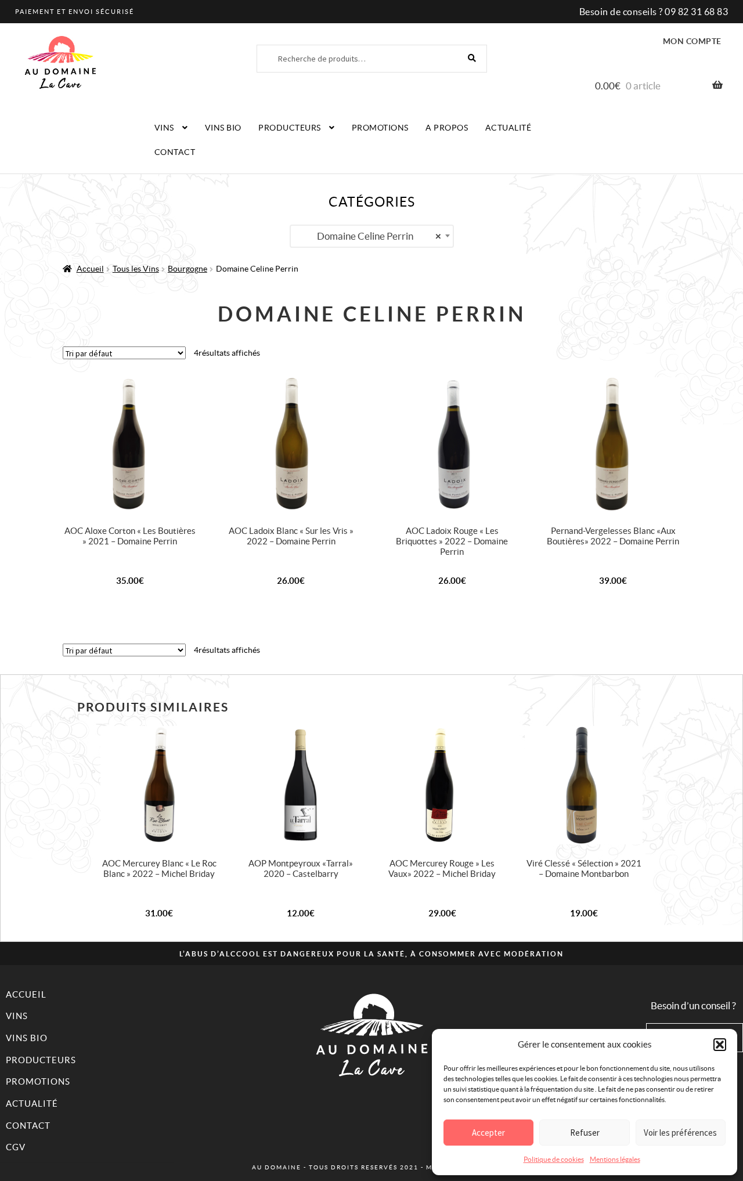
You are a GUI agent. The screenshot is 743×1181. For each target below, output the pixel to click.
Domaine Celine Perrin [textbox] (379, 235)
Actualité (508, 127)
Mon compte (692, 41)
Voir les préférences (680, 1132)
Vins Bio (223, 127)
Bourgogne (187, 268)
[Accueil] (371, 1035)
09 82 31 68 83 (696, 11)
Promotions (380, 127)
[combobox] (372, 236)
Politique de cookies (554, 1159)
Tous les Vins (136, 268)
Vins (164, 127)
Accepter (488, 1132)
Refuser (585, 1132)
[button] (720, 1044)
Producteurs (289, 127)
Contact (175, 152)
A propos (446, 127)
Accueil (90, 268)
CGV (16, 1147)
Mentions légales (615, 1159)
